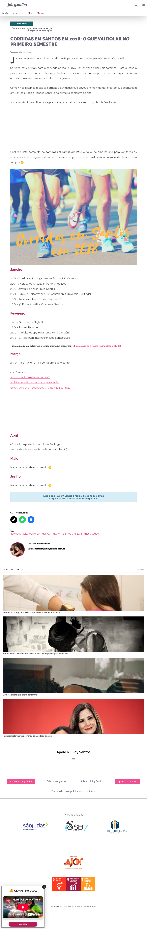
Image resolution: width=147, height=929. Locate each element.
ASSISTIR (23, 924)
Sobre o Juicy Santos (92, 781)
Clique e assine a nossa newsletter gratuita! (97, 346)
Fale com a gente (56, 781)
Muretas (40, 13)
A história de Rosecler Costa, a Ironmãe (34, 382)
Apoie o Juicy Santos (128, 781)
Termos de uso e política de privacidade (73, 791)
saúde (95, 533)
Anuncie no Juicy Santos (20, 781)
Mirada (31, 13)
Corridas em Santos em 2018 (64, 533)
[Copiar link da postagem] (13, 519)
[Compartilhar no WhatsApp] (22, 519)
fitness (87, 533)
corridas (42, 533)
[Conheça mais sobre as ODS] (73, 884)
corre (32, 533)
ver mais (141, 570)
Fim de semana (18, 13)
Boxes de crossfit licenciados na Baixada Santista (40, 387)
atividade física (19, 533)
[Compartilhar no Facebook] (31, 519)
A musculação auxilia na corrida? (30, 377)
